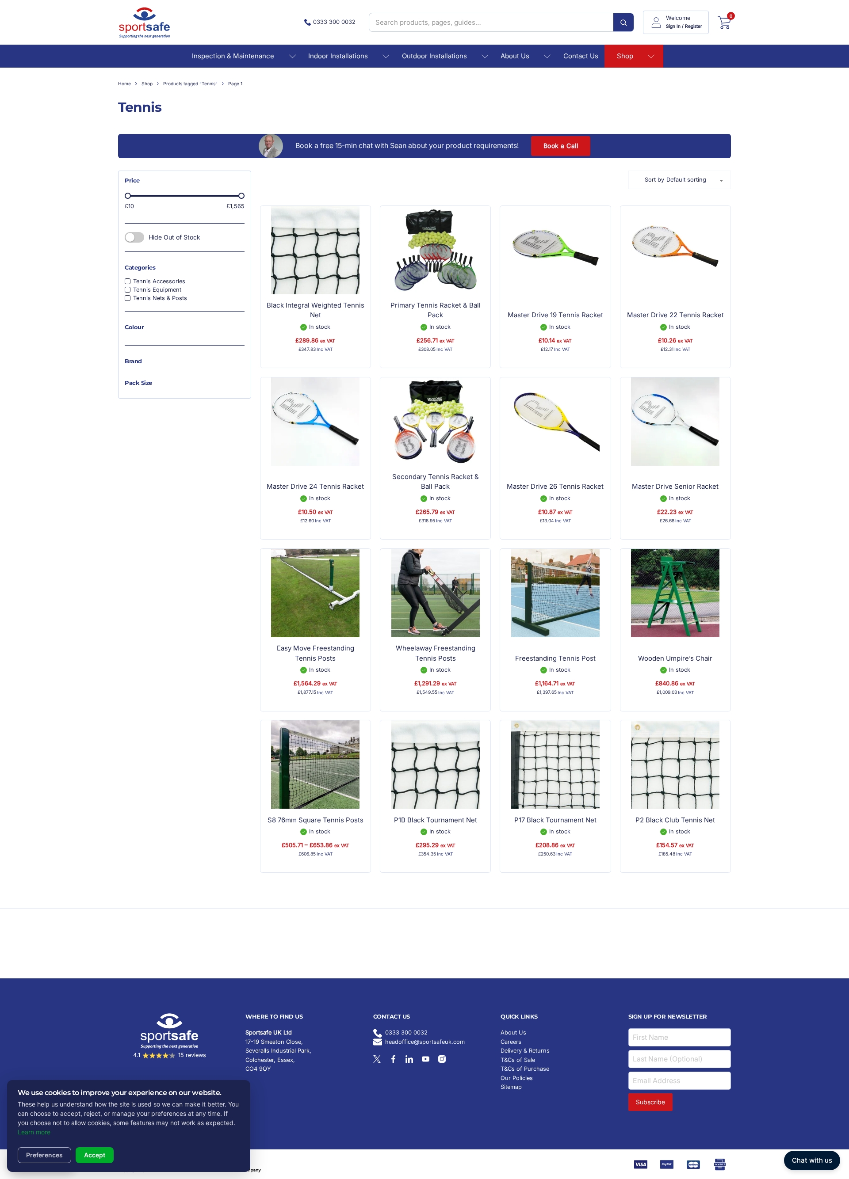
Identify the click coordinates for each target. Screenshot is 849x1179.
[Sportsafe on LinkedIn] (409, 1059)
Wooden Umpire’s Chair (675, 658)
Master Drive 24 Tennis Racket (315, 486)
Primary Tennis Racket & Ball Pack (435, 310)
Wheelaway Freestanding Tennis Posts (435, 653)
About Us (515, 56)
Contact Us (580, 56)
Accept (94, 1155)
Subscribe (650, 1102)
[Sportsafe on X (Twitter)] (377, 1059)
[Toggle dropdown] (292, 56)
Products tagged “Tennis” (190, 83)
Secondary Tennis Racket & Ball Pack (435, 481)
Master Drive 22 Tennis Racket (675, 315)
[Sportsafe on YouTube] (425, 1059)
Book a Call (560, 145)
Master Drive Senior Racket (675, 486)
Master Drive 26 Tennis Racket (555, 486)
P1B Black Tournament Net (435, 820)
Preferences (44, 1155)
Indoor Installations (338, 56)
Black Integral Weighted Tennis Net (315, 310)
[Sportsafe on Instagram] (442, 1059)
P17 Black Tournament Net (555, 820)
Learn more (34, 1132)
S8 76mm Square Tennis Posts (315, 820)
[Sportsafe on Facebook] (393, 1059)
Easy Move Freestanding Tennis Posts (315, 653)
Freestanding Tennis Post (555, 658)
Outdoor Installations (434, 56)
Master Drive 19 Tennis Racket (555, 315)
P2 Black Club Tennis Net (675, 820)
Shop (625, 56)
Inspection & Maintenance (233, 56)
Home (124, 83)
